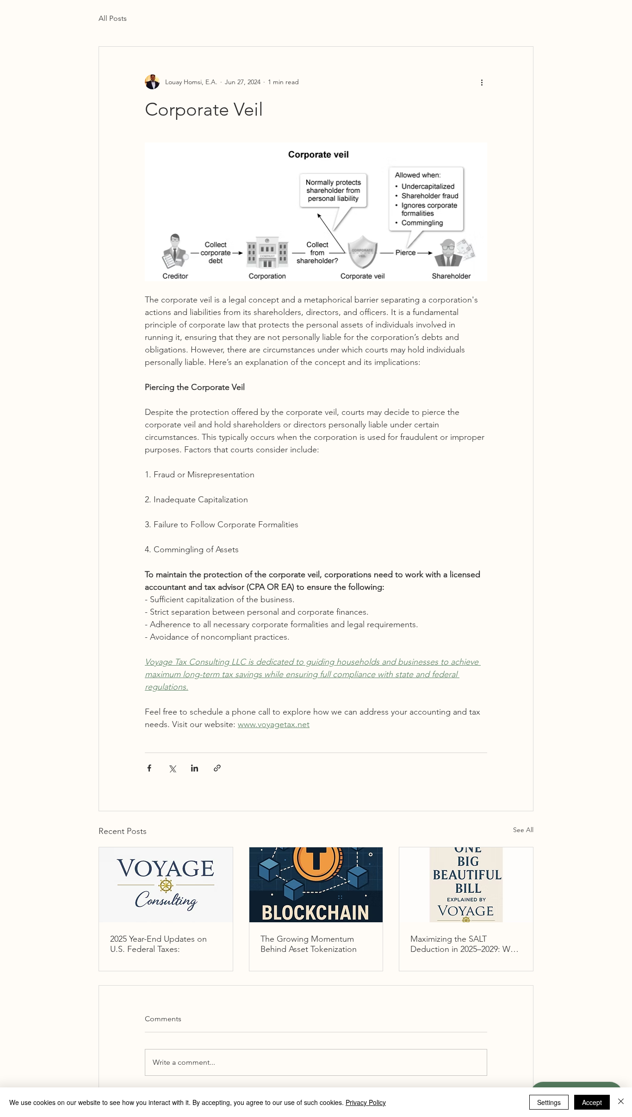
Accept (592, 1102)
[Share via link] (217, 768)
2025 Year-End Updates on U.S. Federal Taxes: (158, 944)
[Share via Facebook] (149, 768)
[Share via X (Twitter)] (171, 768)
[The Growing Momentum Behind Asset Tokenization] (316, 884)
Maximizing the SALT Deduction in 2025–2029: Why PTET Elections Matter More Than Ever (464, 944)
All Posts (113, 18)
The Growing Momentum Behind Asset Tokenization (308, 944)
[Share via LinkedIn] (194, 768)
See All (523, 830)
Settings (549, 1102)
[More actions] (481, 81)
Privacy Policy (366, 1102)
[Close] (620, 1102)
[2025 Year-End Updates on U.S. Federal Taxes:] (166, 884)
